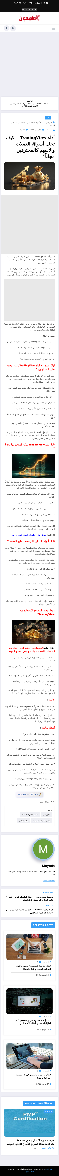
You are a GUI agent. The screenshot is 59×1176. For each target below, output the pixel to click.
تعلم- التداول (23, 821)
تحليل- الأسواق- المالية (38, 122)
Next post (49, 905)
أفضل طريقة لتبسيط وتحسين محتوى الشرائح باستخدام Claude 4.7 (33, 967)
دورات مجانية (48, 1111)
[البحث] (13, 28)
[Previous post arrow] (6, 896)
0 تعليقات (22, 130)
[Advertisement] (29, 64)
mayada (49, 130)
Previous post (48, 893)
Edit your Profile (47, 871)
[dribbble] (29, 9)
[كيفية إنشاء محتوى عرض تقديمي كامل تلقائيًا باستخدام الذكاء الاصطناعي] (29, 1001)
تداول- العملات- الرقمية (22, 122)
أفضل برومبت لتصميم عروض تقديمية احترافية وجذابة (33, 1076)
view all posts (49, 880)
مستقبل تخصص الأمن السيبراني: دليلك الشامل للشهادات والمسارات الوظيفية (33, 1142)
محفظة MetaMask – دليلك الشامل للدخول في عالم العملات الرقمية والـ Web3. (31, 899)
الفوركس (49, 122)
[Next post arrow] (6, 911)
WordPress (48, 1169)
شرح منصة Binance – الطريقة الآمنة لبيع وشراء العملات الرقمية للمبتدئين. (30, 911)
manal (46, 962)
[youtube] (23, 9)
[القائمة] (54, 28)
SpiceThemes (29, 1172)
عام (48, 118)
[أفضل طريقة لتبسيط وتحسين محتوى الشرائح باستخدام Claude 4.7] (29, 946)
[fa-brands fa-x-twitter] (32, 9)
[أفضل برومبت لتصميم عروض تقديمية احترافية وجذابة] (29, 1055)
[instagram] (26, 9)
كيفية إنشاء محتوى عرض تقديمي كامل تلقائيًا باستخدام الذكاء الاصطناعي (32, 1022)
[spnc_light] (6, 28)
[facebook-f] (35, 9)
